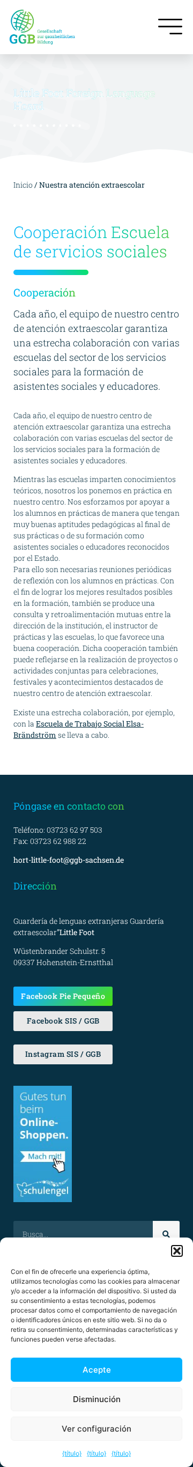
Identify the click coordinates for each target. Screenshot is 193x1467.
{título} (71, 1453)
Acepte (97, 1370)
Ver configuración (96, 1429)
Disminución (97, 1399)
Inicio (23, 185)
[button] (177, 1251)
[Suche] (166, 1234)
